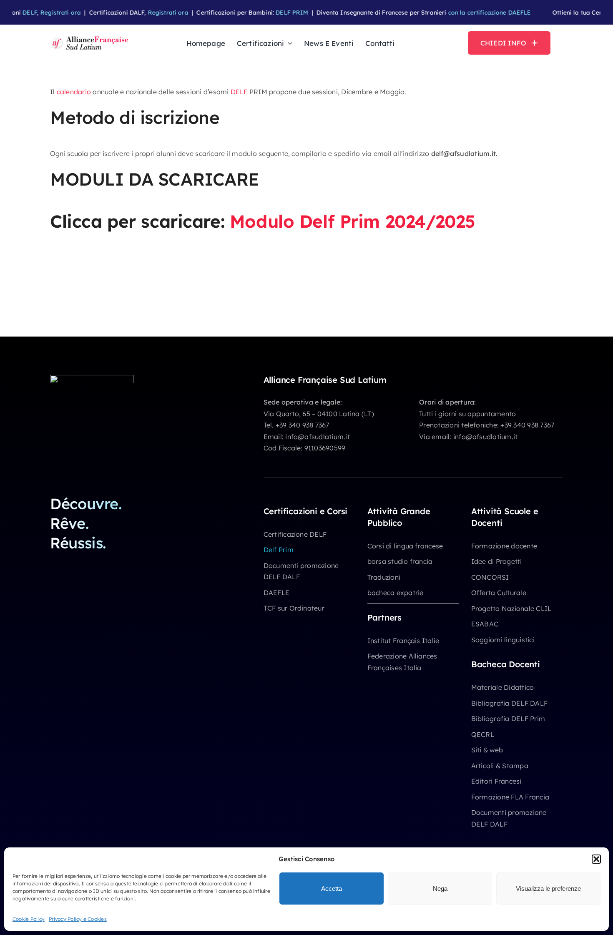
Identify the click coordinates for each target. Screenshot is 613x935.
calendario (74, 92)
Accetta (331, 888)
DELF (239, 92)
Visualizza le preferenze (548, 888)
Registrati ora (37, 12)
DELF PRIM (268, 12)
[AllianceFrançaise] (89, 37)
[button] (596, 859)
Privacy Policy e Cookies (78, 919)
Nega (440, 888)
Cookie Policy (29, 919)
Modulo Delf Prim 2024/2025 (352, 221)
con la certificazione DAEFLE (466, 12)
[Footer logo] (91, 378)
